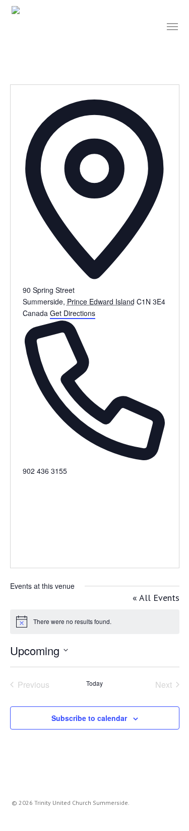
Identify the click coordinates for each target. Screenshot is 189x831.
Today (94, 683)
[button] (172, 26)
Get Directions (72, 313)
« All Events (156, 597)
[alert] (94, 621)
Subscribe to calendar (89, 718)
